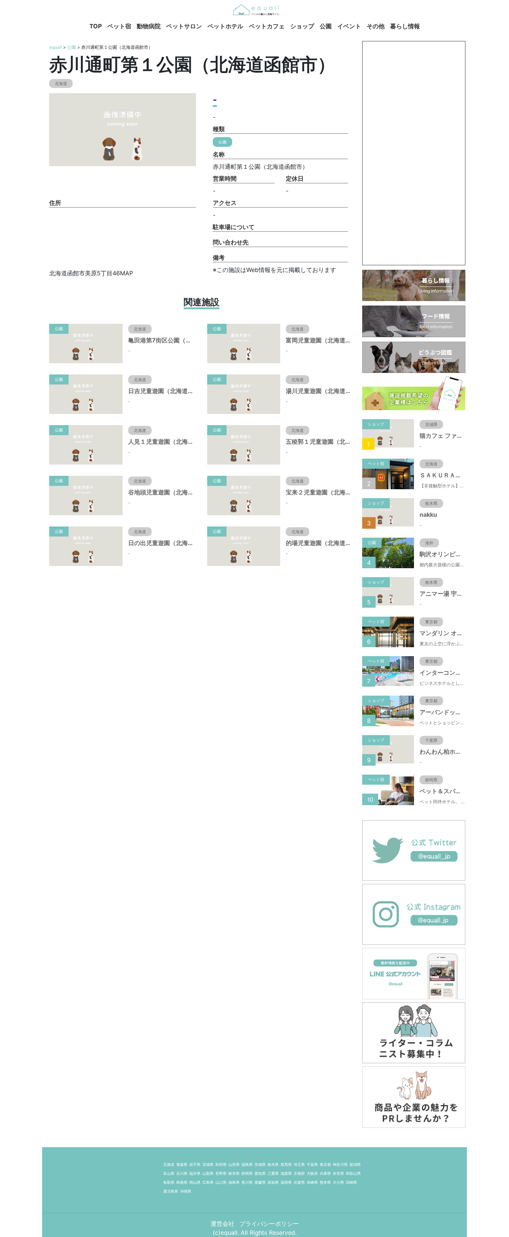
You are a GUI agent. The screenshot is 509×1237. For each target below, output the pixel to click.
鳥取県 (168, 1182)
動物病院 (149, 26)
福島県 (247, 1164)
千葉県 (312, 1164)
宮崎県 (351, 1182)
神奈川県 (340, 1164)
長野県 (221, 1173)
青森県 (181, 1164)
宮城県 (208, 1164)
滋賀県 (286, 1173)
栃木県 (273, 1164)
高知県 (273, 1182)
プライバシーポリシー (269, 1223)
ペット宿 (119, 26)
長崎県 (312, 1182)
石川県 (181, 1173)
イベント (349, 26)
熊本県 (325, 1182)
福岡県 (286, 1182)
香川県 (247, 1182)
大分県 (338, 1182)
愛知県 (260, 1173)
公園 (326, 26)
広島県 (208, 1182)
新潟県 (355, 1164)
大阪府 (312, 1173)
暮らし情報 (405, 26)
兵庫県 (325, 1173)
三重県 (273, 1173)
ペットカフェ (267, 26)
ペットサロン (184, 26)
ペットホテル (225, 26)
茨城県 (260, 1164)
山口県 (221, 1182)
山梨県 (208, 1173)
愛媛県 (260, 1182)
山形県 (234, 1164)
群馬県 (286, 1164)
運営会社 (223, 1223)
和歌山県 (353, 1173)
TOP (95, 26)
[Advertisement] (414, 153)
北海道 (168, 1164)
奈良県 (338, 1173)
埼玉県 (299, 1164)
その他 (376, 26)
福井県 (194, 1173)
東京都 (325, 1164)
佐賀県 (299, 1182)
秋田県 (221, 1164)
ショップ (302, 26)
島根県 (181, 1182)
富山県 (168, 1173)
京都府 (299, 1173)
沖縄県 (185, 1191)
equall (55, 47)
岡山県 (194, 1182)
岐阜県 (234, 1173)
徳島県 (234, 1182)
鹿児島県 (170, 1191)
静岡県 (247, 1173)
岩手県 (194, 1164)
